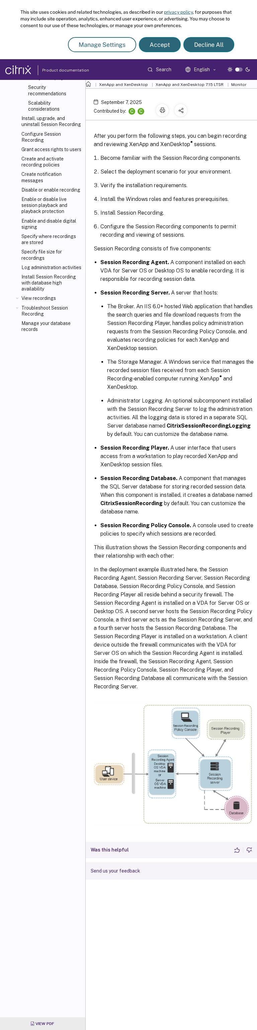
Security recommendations (47, 90)
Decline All (209, 44)
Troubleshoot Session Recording (44, 311)
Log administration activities (51, 267)
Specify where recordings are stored (48, 239)
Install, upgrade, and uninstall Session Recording (51, 121)
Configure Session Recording (41, 137)
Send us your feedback (115, 871)
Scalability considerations (44, 106)
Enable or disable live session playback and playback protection (44, 205)
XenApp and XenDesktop (123, 84)
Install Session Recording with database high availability (48, 283)
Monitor (239, 84)
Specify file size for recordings (41, 254)
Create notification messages (41, 177)
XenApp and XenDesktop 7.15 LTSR (190, 84)
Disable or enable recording (50, 190)
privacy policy (178, 12)
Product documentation (57, 70)
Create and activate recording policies (42, 161)
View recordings (38, 298)
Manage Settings (102, 44)
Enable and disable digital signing (48, 224)
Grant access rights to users (51, 149)
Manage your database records (46, 326)
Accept (160, 44)
